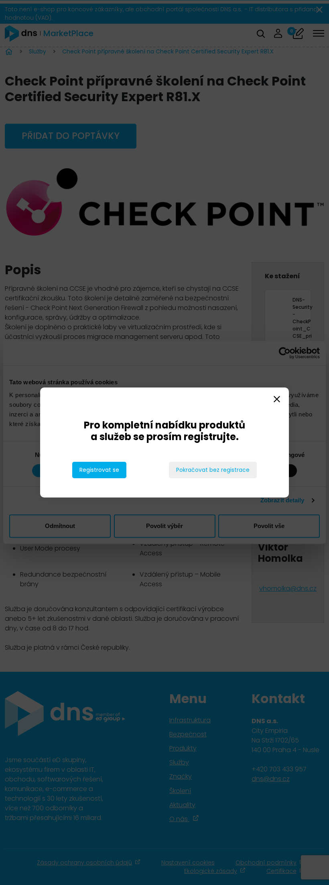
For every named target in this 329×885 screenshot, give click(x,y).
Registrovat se (99, 470)
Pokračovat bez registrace (213, 470)
